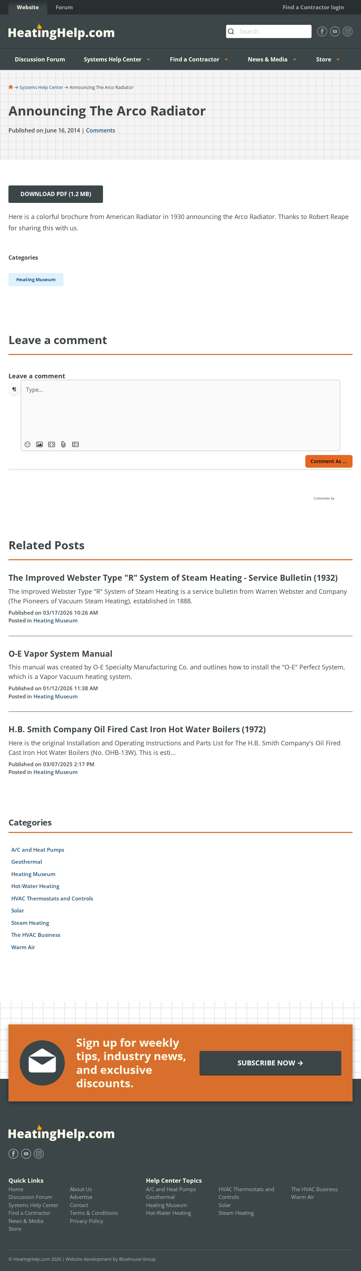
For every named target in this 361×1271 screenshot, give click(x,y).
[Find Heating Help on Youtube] (335, 31)
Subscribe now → (271, 1063)
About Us (81, 1189)
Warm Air (23, 947)
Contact (79, 1204)
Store (323, 59)
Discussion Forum (40, 59)
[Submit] (233, 31)
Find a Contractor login (313, 7)
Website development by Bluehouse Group (111, 1259)
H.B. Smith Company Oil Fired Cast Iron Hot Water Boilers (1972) (137, 729)
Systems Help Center (112, 59)
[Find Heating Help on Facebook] (322, 31)
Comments (100, 130)
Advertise (81, 1196)
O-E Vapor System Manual (60, 653)
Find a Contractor (194, 59)
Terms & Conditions (94, 1212)
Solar (17, 910)
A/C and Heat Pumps (37, 849)
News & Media (268, 59)
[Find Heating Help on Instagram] (348, 31)
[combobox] (269, 31)
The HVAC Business (35, 934)
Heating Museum (55, 620)
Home (15, 1189)
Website (28, 7)
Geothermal (26, 861)
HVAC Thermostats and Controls (52, 898)
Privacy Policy (86, 1220)
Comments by (325, 498)
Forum (64, 7)
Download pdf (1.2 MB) (55, 194)
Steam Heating (30, 922)
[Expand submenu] (150, 59)
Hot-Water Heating (35, 885)
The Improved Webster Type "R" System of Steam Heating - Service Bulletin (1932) (173, 577)
